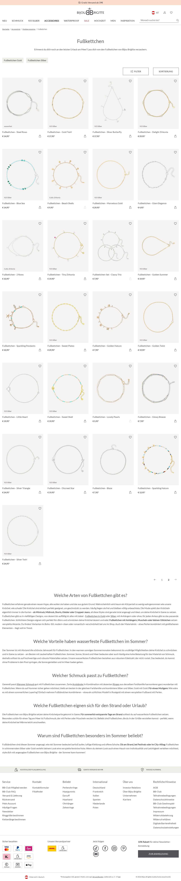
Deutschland (99, 787)
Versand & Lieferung (12, 795)
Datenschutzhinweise (163, 799)
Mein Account (9, 803)
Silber (113, 616)
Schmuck (17, 20)
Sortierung (166, 71)
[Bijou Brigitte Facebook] (105, 848)
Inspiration (128, 20)
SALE (86, 20)
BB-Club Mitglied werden (14, 787)
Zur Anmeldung (158, 853)
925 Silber (33, 20)
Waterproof (71, 20)
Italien (96, 795)
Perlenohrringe (70, 787)
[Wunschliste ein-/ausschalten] (39, 81)
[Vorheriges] (155, 580)
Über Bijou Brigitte (132, 791)
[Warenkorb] (178, 12)
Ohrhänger (68, 803)
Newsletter (7, 811)
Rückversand (8, 799)
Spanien (97, 799)
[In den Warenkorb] (39, 136)
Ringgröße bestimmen (13, 815)
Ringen (116, 684)
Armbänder (78, 684)
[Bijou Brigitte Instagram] (114, 848)
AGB (155, 787)
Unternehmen (130, 795)
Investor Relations (132, 787)
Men (113, 20)
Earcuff (66, 795)
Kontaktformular (40, 787)
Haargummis (69, 791)
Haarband (67, 799)
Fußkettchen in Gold (95, 616)
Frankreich (98, 791)
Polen (95, 807)
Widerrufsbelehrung (163, 815)
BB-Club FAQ (9, 791)
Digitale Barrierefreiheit (164, 823)
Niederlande (99, 803)
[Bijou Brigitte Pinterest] (123, 848)
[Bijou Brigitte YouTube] (96, 854)
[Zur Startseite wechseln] (90, 11)
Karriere (127, 799)
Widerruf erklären (162, 819)
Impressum (158, 811)
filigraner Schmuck (26, 684)
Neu (4, 20)
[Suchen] (177, 20)
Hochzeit (100, 20)
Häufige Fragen (9, 807)
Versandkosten (97, 877)
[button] (164, 12)
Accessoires (51, 20)
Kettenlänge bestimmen (14, 819)
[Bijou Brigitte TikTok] (96, 848)
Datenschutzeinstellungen (166, 827)
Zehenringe (68, 807)
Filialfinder (37, 791)
